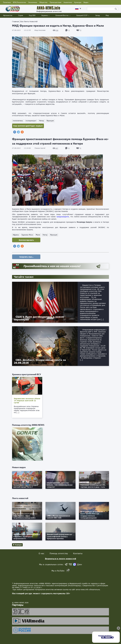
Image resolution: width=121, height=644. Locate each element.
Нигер (41, 121)
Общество (43, 2)
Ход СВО (32, 15)
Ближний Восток (62, 15)
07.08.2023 (21, 30)
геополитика (18, 121)
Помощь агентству (59, 553)
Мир (107, 15)
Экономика (32, 2)
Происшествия (55, 2)
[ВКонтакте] (14, 132)
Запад (97, 15)
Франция (50, 121)
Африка (16, 235)
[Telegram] (18, 132)
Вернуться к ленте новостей (60, 558)
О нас (41, 553)
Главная (15, 21)
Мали (38, 235)
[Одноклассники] (22, 132)
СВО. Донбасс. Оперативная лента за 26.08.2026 (40, 361)
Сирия (20, 15)
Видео (86, 2)
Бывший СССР (81, 15)
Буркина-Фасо (27, 235)
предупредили (62, 217)
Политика (7, 2)
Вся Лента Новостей (28, 21)
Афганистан (7, 15)
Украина (44, 15)
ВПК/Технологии (19, 2)
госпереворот (31, 121)
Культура (77, 2)
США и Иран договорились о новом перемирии (39, 318)
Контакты (77, 553)
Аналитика (68, 2)
